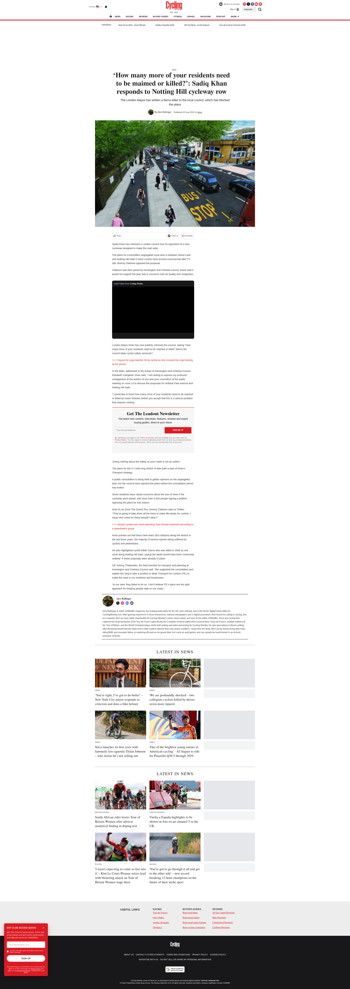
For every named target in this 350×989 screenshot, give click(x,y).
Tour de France (160, 913)
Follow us (174, 236)
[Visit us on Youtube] (256, 4)
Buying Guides (160, 16)
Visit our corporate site (210, 980)
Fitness (178, 16)
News (117, 16)
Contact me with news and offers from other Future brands (26, 951)
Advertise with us (148, 959)
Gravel (191, 16)
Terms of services (147, 438)
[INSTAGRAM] (123, 603)
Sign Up (26, 958)
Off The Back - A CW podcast (196, 25)
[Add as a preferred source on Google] (175, 969)
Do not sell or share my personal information (185, 959)
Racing (129, 16)
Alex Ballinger (164, 112)
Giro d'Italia (158, 918)
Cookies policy (218, 955)
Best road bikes (190, 913)
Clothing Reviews (221, 927)
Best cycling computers (194, 927)
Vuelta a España (161, 922)
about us (129, 955)
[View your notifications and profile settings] (106, 7)
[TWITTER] (118, 603)
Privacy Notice (120, 440)
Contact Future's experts (150, 955)
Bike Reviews (219, 918)
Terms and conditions (178, 955)
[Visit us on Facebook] (252, 4)
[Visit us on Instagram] (244, 4)
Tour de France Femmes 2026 (232, 25)
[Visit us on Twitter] (248, 4)
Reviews (143, 16)
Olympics (157, 927)
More (234, 16)
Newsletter (189, 236)
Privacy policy (200, 955)
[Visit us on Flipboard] (260, 4)
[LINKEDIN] (128, 603)
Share (119, 236)
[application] (153, 310)
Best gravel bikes (191, 918)
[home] (110, 17)
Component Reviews (222, 922)
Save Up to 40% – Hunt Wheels (131, 25)
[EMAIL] (132, 603)
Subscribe (248, 9)
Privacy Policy (35, 969)
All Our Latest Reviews (223, 913)
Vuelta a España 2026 (164, 25)
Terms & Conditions (23, 970)
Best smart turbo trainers (194, 922)
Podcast (220, 16)
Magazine (205, 16)
